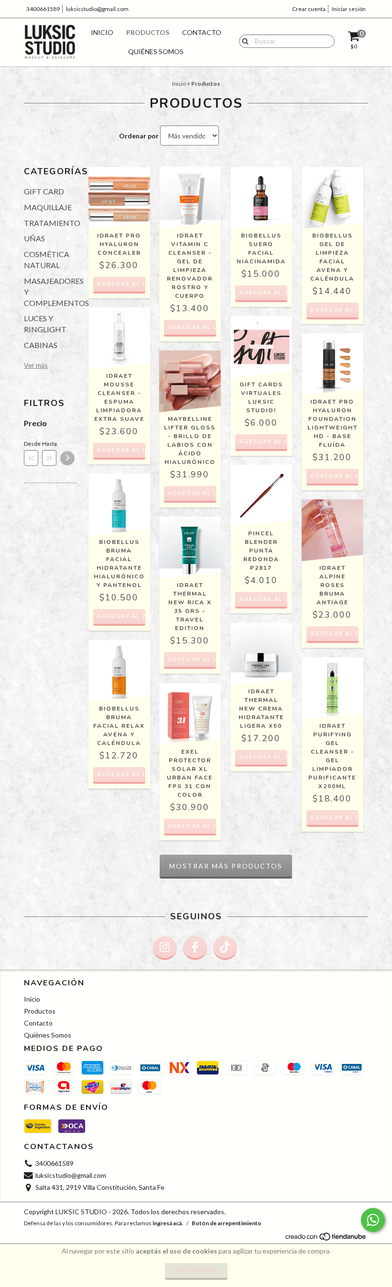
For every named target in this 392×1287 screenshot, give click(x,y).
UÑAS (34, 238)
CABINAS (40, 345)
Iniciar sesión (349, 8)
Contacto (201, 32)
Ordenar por (139, 136)
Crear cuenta (309, 8)
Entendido (196, 1270)
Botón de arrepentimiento (226, 1223)
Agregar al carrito (121, 283)
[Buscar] (243, 41)
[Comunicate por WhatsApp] (373, 1220)
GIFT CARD (44, 191)
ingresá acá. (167, 1223)
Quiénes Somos (156, 51)
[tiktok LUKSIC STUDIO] (225, 948)
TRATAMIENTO (52, 222)
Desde (31, 443)
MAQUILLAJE (48, 207)
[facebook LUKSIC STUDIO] (195, 948)
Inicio (102, 32)
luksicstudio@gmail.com (97, 8)
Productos (147, 32)
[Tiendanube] (326, 1239)
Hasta (49, 443)
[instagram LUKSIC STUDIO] (165, 948)
